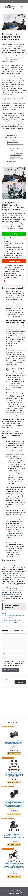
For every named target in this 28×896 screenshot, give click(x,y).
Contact (17, 893)
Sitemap (11, 893)
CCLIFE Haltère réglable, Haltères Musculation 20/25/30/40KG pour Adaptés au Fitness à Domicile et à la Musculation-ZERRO (14, 774)
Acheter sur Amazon (15, 753)
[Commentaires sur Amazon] (11, 748)
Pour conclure (13, 161)
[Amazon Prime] (17, 748)
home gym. (12, 575)
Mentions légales (19, 892)
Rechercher (5, 679)
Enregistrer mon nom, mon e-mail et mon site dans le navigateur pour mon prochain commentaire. (14, 663)
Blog (5, 613)
